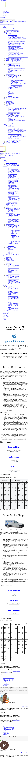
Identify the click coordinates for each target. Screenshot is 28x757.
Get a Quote (5, 11)
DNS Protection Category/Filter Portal (16, 131)
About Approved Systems (11, 28)
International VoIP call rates (14, 87)
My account (11, 93)
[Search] (0, 18)
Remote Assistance (10, 103)
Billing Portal (11, 126)
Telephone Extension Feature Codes (19, 83)
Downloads (10, 94)
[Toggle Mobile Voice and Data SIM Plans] (23, 208)
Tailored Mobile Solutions (14, 63)
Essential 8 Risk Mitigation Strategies (16, 37)
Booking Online (16, 671)
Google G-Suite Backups (13, 52)
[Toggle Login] (23, 285)
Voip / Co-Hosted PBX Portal (14, 140)
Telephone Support (10, 102)
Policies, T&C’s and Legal (8, 679)
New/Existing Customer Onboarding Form (17, 108)
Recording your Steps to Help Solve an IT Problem (17, 121)
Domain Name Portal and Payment (15, 129)
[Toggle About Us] (23, 161)
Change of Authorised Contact (14, 110)
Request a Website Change (14, 113)
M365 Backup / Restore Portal (14, 134)
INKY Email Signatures (13, 36)
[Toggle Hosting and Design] (23, 213)
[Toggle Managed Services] (23, 168)
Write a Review (24, 706)
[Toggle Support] (23, 255)
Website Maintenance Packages (15, 66)
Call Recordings (14, 82)
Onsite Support (9, 104)
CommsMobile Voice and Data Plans (16, 61)
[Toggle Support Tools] (23, 275)
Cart (9, 91)
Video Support (11, 123)
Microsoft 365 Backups (13, 50)
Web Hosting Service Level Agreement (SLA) (16, 68)
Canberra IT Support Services (12, 30)
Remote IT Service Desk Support (15, 53)
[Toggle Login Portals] (23, 286)
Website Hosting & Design (14, 65)
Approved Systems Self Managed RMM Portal (17, 137)
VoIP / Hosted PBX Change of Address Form (17, 81)
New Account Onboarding (8, 678)
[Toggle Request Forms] (23, 264)
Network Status (6, 12)
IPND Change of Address (14, 112)
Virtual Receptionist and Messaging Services (18, 57)
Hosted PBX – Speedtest (16, 85)
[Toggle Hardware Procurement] (23, 247)
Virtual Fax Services (12, 55)
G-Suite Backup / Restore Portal (15, 135)
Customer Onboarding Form (12, 141)
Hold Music (11, 88)
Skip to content (3, 0)
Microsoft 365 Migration (13, 47)
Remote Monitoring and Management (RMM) (16, 42)
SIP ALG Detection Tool (16, 86)
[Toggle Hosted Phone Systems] (23, 227)
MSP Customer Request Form (14, 109)
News (4, 13)
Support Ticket (9, 101)
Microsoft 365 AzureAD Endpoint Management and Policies (15, 49)
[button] (20, 75)
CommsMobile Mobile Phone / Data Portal (17, 130)
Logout (10, 96)
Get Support (2, 17)
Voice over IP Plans (12, 76)
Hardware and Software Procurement (16, 43)
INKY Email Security (13, 35)
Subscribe (5, 685)
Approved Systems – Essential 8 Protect (17, 38)
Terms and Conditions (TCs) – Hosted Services (16, 71)
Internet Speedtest (12, 119)
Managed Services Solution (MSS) (15, 39)
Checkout (10, 92)
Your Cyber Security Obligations (7, 24)
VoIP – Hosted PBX (15, 79)
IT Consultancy (9, 105)
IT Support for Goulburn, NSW (12, 31)
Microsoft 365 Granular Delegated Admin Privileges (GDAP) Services (17, 45)
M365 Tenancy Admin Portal (14, 138)
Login (4, 15)
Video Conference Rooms (14, 54)
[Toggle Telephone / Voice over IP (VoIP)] (23, 225)
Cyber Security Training (13, 127)
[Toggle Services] (23, 166)
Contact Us (5, 143)
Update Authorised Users (8, 680)
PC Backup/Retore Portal (13, 132)
